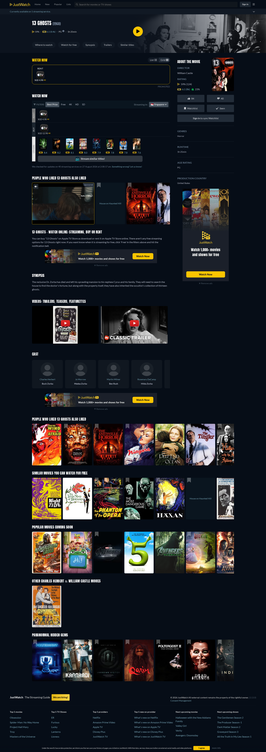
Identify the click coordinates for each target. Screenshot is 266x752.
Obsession (15, 717)
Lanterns (56, 731)
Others (33, 149)
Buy (33, 129)
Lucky (54, 726)
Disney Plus (99, 731)
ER (52, 717)
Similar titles (127, 44)
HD (77, 104)
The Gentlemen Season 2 (230, 717)
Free (63, 104)
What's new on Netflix (146, 717)
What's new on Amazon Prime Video (153, 722)
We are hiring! (60, 697)
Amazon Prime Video (104, 722)
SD (83, 104)
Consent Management (180, 700)
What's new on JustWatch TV (149, 736)
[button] (46, 552)
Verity (179, 730)
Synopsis (90, 44)
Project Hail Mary (19, 726)
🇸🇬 (158, 104)
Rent (40, 68)
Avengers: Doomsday (187, 735)
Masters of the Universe (22, 736)
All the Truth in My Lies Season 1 (234, 736)
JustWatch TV (100, 736)
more (65, 218)
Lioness (55, 736)
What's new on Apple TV (147, 726)
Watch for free (69, 44)
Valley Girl (181, 725)
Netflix (96, 717)
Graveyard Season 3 (227, 731)
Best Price (52, 104)
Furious (55, 722)
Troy (12, 731)
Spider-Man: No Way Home (24, 722)
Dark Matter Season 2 (228, 726)
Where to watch (43, 44)
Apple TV (98, 726)
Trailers (108, 44)
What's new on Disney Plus (148, 731)
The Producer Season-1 (229, 722)
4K (70, 104)
